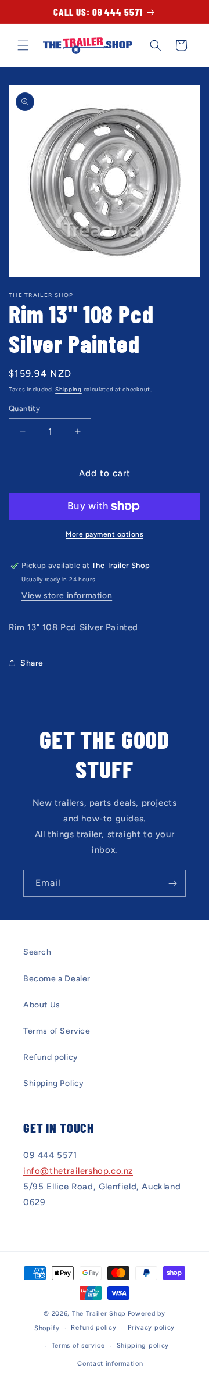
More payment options (104, 534)
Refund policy (50, 1057)
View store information (66, 596)
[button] (23, 45)
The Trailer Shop (99, 1313)
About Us (41, 1005)
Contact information (110, 1363)
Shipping (68, 389)
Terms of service (78, 1345)
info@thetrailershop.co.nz (78, 1171)
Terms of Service (57, 1031)
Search (37, 952)
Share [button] (32, 663)
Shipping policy (143, 1345)
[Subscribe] (172, 883)
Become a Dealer (57, 979)
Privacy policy (151, 1327)
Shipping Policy (53, 1083)
